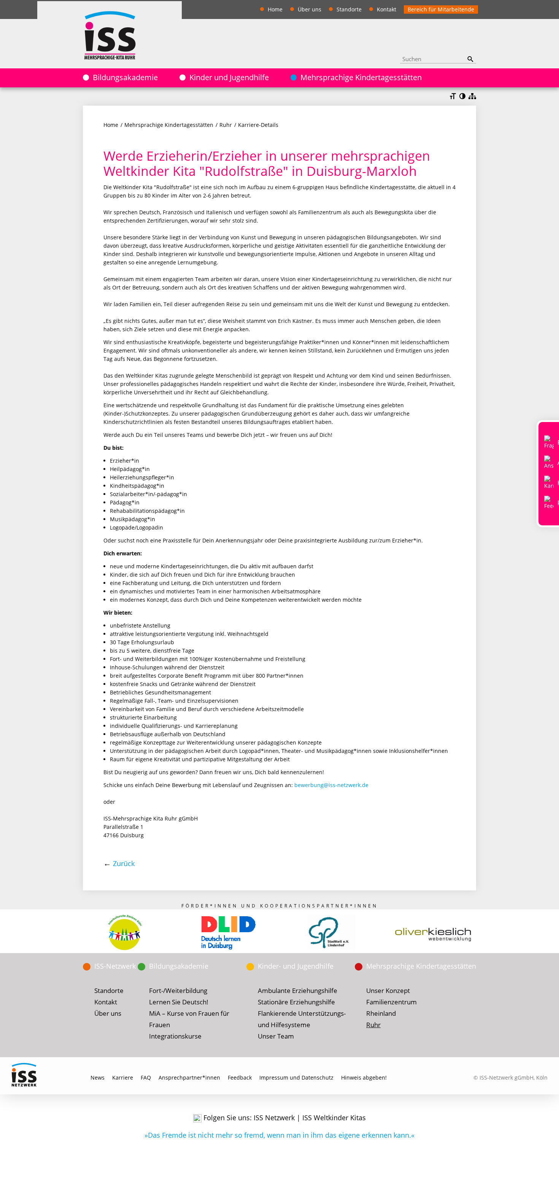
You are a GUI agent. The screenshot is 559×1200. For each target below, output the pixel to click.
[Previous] (69, 932)
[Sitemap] (472, 97)
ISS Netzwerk (274, 1117)
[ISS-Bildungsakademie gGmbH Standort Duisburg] (228, 932)
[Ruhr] (109, 34)
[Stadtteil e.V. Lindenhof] (331, 932)
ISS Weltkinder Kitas (334, 1117)
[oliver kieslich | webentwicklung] (434, 932)
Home (110, 124)
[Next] (489, 932)
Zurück (124, 863)
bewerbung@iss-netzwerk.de (331, 785)
